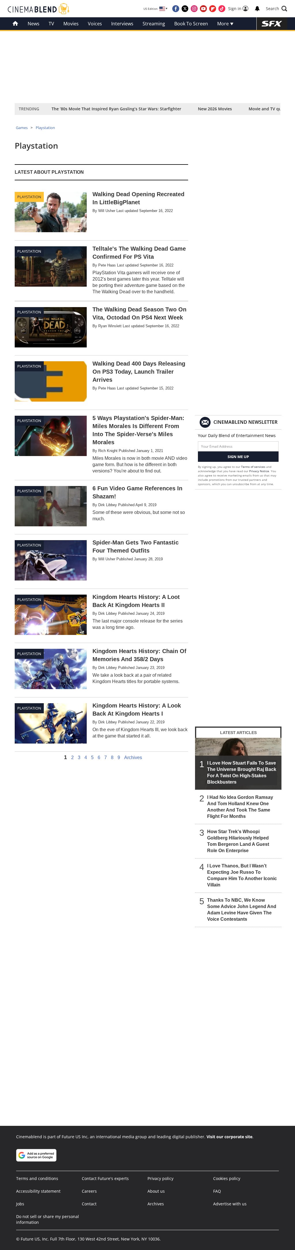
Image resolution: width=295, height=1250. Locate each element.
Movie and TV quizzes (270, 108)
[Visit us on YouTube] (203, 8)
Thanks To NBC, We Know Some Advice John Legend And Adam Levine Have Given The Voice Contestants (241, 910)
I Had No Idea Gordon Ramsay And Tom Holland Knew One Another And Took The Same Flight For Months (240, 807)
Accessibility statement (38, 1191)
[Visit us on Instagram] (194, 8)
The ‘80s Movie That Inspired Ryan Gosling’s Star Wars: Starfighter (116, 108)
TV (51, 23)
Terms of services (253, 467)
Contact (89, 1203)
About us (156, 1191)
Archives (133, 757)
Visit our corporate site (229, 1136)
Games (22, 127)
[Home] (15, 23)
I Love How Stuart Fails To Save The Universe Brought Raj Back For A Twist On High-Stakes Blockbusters (241, 772)
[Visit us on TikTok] (221, 8)
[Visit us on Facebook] (175, 8)
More (223, 23)
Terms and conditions (37, 1178)
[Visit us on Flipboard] (212, 8)
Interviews (122, 23)
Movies (71, 23)
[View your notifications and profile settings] (257, 8)
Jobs (20, 1203)
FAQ (217, 1191)
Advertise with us (230, 1203)
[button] (276, 9)
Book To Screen (191, 23)
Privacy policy (160, 1178)
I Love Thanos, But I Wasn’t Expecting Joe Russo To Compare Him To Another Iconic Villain (242, 875)
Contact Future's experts (105, 1178)
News (33, 23)
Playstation (45, 127)
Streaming (154, 23)
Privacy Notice (259, 471)
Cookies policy (226, 1178)
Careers (89, 1191)
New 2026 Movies (215, 108)
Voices (95, 23)
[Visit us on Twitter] (184, 8)
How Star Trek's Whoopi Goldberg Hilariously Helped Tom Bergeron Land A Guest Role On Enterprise (238, 841)
